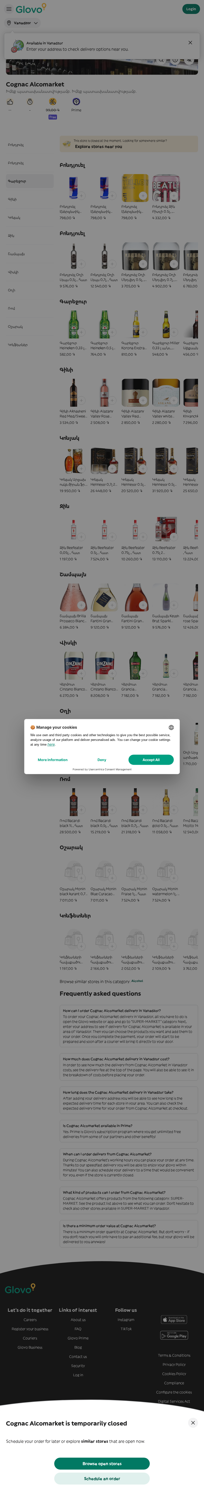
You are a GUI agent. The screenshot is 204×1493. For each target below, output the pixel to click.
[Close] (193, 1423)
